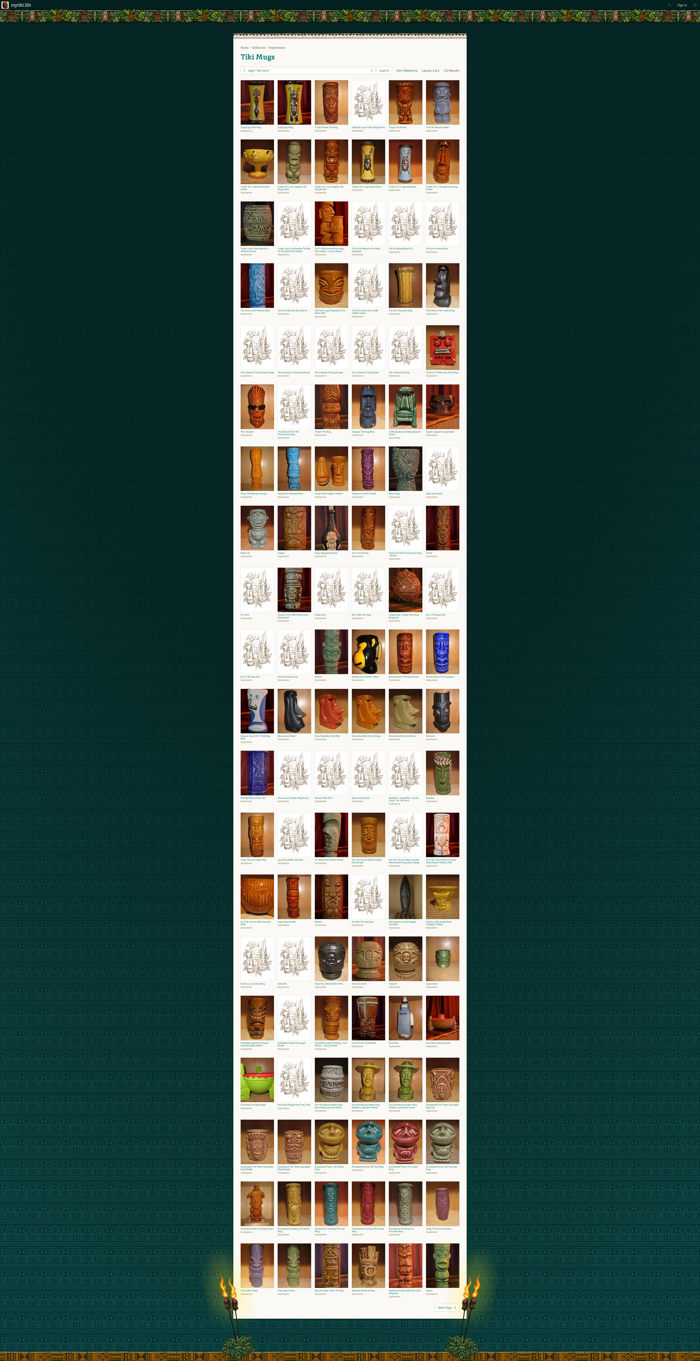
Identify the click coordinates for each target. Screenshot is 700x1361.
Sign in (682, 5)
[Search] (308, 70)
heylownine (277, 48)
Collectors (259, 48)
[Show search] (669, 5)
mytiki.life (21, 5)
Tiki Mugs (258, 57)
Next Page (445, 1308)
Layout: (427, 71)
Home (245, 48)
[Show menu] (695, 5)
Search (384, 71)
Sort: (399, 71)
